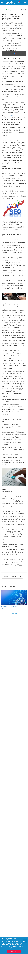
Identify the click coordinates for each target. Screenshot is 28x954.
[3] (6, 10)
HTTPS (11, 116)
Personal (21, 2)
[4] (8, 10)
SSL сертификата (12, 27)
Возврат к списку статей (12, 576)
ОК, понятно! (14, 951)
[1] (3, 10)
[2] (4, 10)
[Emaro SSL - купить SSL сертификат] (8, 2)
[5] (10, 10)
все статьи (14, 613)
